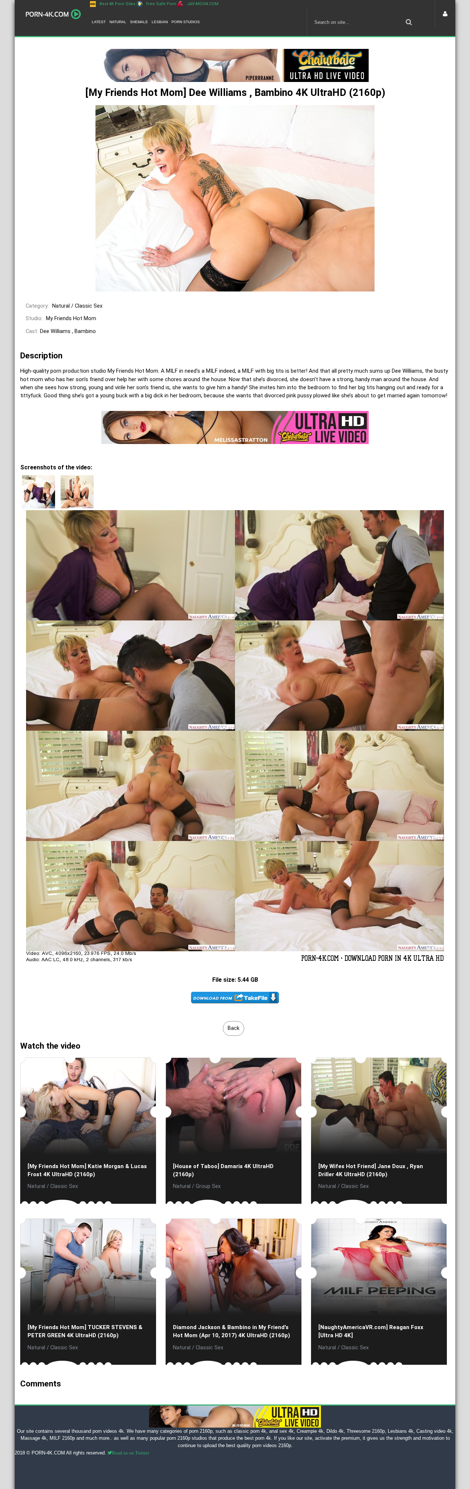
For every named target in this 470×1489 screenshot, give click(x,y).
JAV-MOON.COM (202, 3)
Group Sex (208, 1186)
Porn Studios (185, 22)
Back (233, 1028)
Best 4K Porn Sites (117, 3)
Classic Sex (88, 306)
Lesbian (160, 22)
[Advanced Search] (408, 22)
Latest (99, 22)
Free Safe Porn (161, 3)
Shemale (139, 22)
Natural (117, 22)
